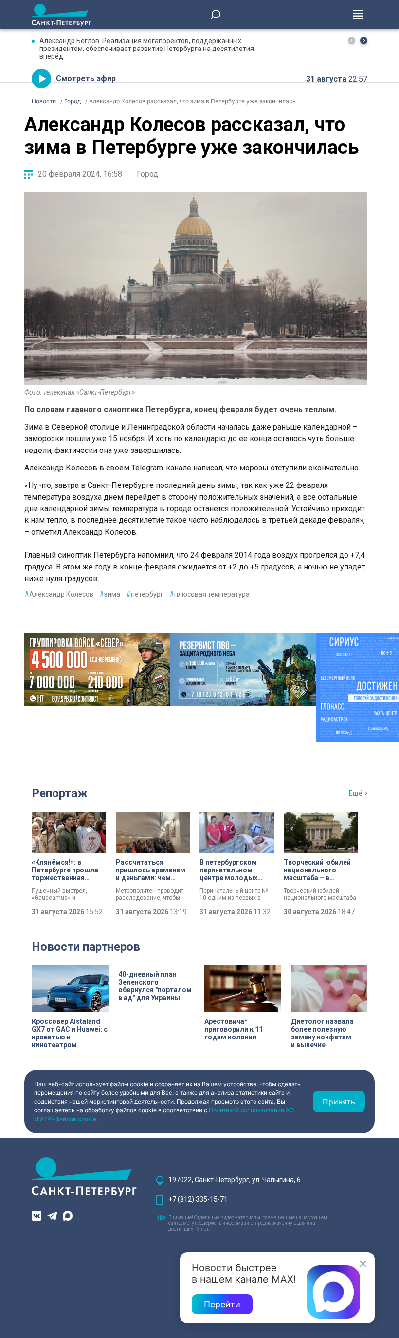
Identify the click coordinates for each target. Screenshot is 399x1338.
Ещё (356, 793)
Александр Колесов (58, 594)
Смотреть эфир (86, 78)
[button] (363, 40)
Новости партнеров (86, 946)
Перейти (222, 1304)
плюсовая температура (209, 594)
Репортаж (60, 793)
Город (147, 174)
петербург (144, 594)
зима (109, 594)
